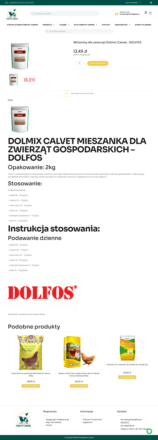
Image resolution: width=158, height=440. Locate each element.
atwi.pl (91, 437)
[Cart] (150, 13)
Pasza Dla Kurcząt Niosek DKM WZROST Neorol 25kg (31, 367)
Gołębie (63, 25)
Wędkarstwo (121, 25)
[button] (65, 43)
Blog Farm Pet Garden (84, 25)
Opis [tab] (66, 86)
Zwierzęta (47, 25)
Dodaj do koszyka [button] (30, 378)
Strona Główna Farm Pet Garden (22, 25)
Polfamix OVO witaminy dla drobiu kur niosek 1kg (127, 357)
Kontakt (106, 25)
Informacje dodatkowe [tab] (82, 86)
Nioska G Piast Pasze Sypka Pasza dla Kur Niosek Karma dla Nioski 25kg (79, 367)
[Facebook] (151, 2)
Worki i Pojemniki (143, 25)
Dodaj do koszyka (98, 63)
